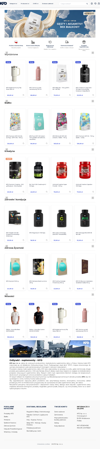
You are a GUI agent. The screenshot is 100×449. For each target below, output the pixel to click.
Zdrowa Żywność (14, 248)
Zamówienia (58, 415)
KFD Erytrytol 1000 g (12, 281)
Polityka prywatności (34, 428)
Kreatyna (10, 151)
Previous (7, 53)
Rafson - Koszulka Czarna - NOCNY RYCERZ (37, 330)
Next (93, 53)
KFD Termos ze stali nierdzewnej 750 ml (35, 88)
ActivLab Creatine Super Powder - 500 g (60, 185)
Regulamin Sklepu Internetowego (38, 412)
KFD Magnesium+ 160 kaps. (37, 233)
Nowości (9, 296)
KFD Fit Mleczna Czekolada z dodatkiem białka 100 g (84, 282)
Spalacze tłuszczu (10, 423)
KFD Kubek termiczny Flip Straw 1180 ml (13, 88)
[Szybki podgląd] (23, 95)
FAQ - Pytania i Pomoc (34, 420)
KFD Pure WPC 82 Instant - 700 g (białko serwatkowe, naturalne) (37, 137)
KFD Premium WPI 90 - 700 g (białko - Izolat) (85, 136)
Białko (8, 103)
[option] (50, 24)
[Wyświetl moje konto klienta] (92, 3)
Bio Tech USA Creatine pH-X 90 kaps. (37, 185)
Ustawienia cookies (43, 444)
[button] (11, 24)
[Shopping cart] (99, 3)
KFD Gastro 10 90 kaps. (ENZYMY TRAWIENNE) (59, 233)
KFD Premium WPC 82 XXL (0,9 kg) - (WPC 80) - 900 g (14, 136)
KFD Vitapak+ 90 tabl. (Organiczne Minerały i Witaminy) (13, 234)
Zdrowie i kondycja (15, 200)
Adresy (56, 423)
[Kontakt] (95, 4)
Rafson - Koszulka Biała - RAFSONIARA (13, 330)
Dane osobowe (59, 412)
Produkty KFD (9, 413)
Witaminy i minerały (10, 432)
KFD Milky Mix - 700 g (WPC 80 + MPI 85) (61, 88)
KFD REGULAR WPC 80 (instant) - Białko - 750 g (60, 136)
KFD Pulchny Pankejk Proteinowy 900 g (59, 282)
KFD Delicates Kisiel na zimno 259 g (38, 282)
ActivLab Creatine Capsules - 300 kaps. (84, 185)
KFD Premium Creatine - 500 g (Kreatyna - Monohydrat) (15, 185)
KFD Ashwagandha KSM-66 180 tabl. (84, 233)
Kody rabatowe (59, 426)
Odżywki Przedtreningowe (13, 429)
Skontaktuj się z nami (34, 431)
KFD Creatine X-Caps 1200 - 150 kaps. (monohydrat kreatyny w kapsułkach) (84, 89)
